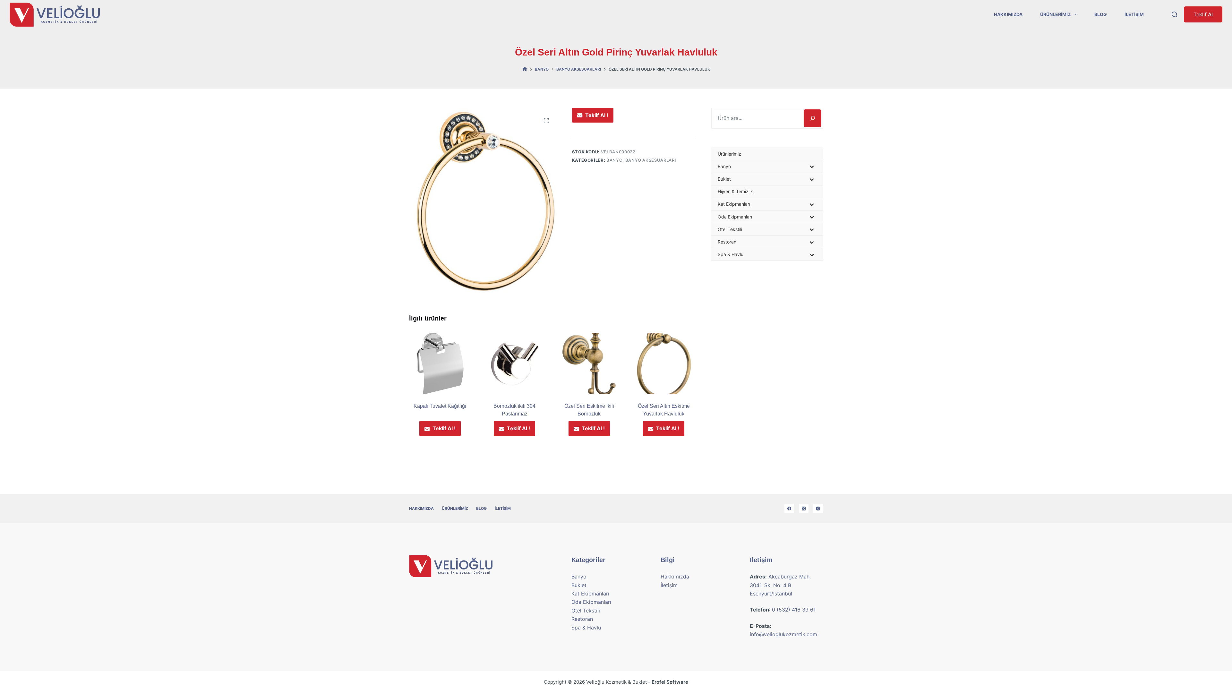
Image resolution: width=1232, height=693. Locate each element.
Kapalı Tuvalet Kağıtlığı (440, 406)
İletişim (1134, 14)
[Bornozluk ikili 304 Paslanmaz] (515, 364)
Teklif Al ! (596, 115)
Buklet (578, 585)
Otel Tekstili (585, 610)
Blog (1100, 14)
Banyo (614, 160)
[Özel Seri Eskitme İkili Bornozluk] (589, 364)
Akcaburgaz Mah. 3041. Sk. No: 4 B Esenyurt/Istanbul (780, 585)
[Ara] (812, 118)
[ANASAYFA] (524, 69)
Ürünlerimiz (1055, 14)
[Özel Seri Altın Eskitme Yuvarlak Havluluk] (664, 364)
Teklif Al (1203, 14)
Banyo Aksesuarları (650, 160)
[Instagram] (818, 508)
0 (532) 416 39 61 (794, 609)
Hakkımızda (1008, 14)
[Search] (1174, 14)
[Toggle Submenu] (811, 166)
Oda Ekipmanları (591, 602)
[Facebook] (789, 508)
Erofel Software (670, 682)
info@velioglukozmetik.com (783, 634)
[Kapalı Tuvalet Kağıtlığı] (440, 364)
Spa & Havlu (586, 627)
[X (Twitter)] (804, 508)
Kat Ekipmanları (590, 593)
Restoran (582, 619)
